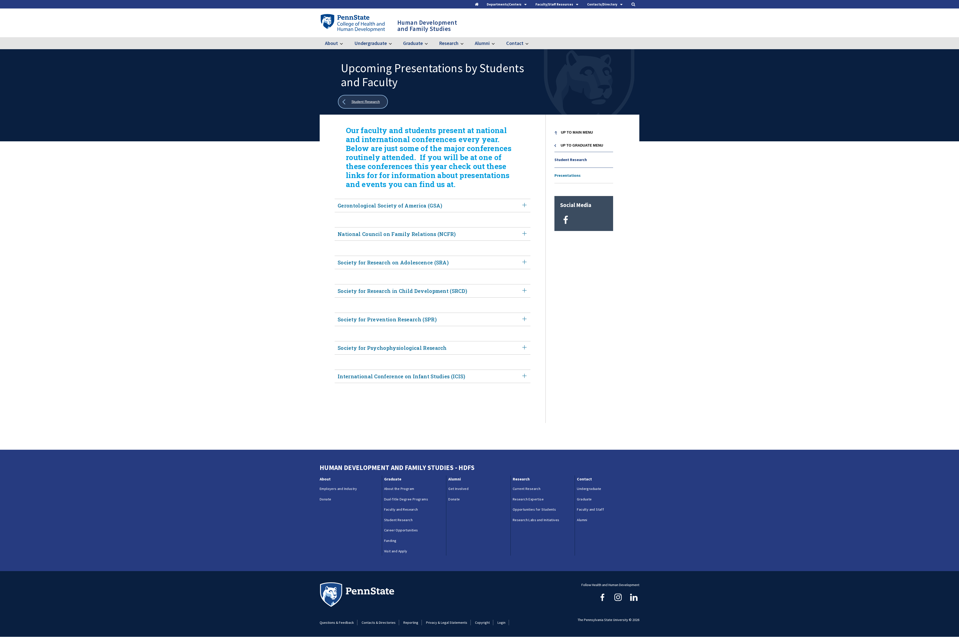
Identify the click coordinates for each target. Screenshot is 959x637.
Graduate (413, 43)
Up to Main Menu (577, 132)
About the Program (399, 488)
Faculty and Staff (590, 509)
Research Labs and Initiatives (536, 520)
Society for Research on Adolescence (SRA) (393, 262)
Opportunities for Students (534, 509)
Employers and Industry (338, 488)
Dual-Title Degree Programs (406, 499)
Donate (325, 499)
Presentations (567, 175)
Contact (514, 43)
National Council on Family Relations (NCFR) (397, 234)
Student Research (570, 159)
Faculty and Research (401, 509)
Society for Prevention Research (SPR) (387, 319)
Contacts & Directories (379, 622)
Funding (390, 540)
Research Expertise (528, 499)
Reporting (410, 622)
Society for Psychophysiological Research (392, 348)
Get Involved (458, 488)
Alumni (482, 43)
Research (449, 43)
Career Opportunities (401, 530)
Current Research (526, 488)
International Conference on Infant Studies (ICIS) (402, 376)
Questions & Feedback (337, 622)
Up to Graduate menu (582, 145)
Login (501, 622)
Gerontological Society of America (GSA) (390, 205)
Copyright (482, 622)
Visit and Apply (395, 551)
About (331, 43)
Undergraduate (370, 43)
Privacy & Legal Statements (446, 622)
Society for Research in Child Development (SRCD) (402, 291)
